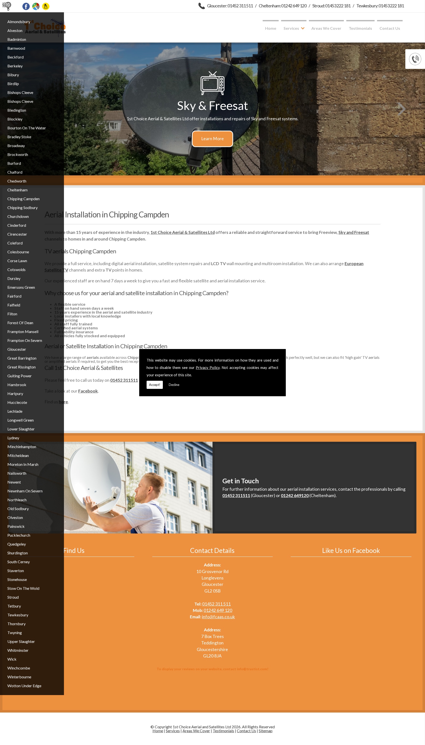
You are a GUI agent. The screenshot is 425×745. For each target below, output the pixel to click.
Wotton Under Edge (24, 685)
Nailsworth (16, 473)
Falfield (13, 305)
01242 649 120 (218, 610)
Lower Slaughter (21, 428)
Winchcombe (18, 668)
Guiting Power (19, 375)
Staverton (15, 570)
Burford (14, 163)
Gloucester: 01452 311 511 (230, 5)
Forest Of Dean (20, 322)
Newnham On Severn (25, 490)
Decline (174, 385)
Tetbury (14, 606)
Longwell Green (20, 420)
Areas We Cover (326, 28)
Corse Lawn (17, 260)
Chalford (14, 172)
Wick (11, 659)
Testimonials (360, 28)
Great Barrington (21, 358)
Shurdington (17, 552)
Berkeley (15, 65)
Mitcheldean (18, 455)
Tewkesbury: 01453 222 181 (380, 5)
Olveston (15, 517)
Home (270, 28)
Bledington (16, 110)
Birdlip (13, 83)
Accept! (154, 385)
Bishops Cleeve (20, 92)
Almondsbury (18, 21)
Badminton (16, 39)
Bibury (13, 74)
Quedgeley (16, 544)
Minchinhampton (21, 446)
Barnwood (16, 48)
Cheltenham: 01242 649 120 (282, 5)
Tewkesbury (17, 614)
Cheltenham (17, 189)
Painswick (16, 526)
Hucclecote (17, 402)
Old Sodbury (18, 508)
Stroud (13, 597)
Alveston (14, 30)
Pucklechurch (18, 535)
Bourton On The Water (26, 127)
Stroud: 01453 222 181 (331, 5)
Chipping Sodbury (22, 207)
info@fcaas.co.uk (218, 616)
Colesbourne (18, 251)
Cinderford (16, 225)
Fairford (14, 296)
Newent (14, 482)
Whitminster (18, 650)
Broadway (16, 145)
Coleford (15, 243)
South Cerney (18, 561)
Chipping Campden (23, 198)
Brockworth (17, 154)
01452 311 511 (216, 604)
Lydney (13, 437)
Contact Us (389, 28)
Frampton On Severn (24, 340)
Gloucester (16, 349)
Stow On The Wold (23, 588)
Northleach (17, 499)
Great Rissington (21, 367)
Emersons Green (21, 287)
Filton (12, 313)
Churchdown (18, 216)
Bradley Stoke (19, 136)
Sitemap (266, 730)
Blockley (14, 119)
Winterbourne (19, 676)
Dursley (13, 278)
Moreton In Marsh (22, 464)
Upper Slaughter (21, 641)
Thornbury (16, 623)
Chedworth (16, 181)
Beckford (15, 57)
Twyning (14, 632)
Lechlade (14, 411)
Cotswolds (16, 269)
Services (291, 28)
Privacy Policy (208, 367)
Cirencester (17, 234)
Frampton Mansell (22, 331)
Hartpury (15, 393)
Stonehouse (17, 579)
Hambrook (16, 384)
